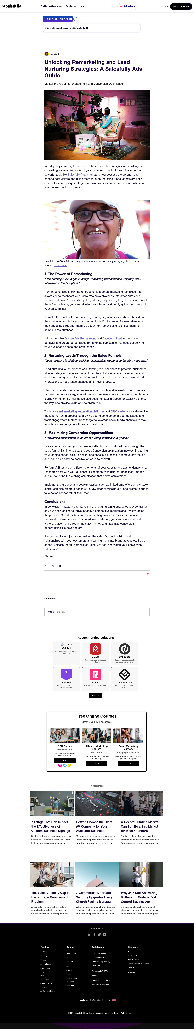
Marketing (49, 556)
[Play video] (97, 229)
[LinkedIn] (90, 934)
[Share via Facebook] (45, 565)
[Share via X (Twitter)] (52, 565)
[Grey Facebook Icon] (94, 934)
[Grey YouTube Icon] (104, 934)
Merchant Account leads (101, 984)
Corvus (117, 1013)
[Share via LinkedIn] (59, 565)
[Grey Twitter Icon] (99, 934)
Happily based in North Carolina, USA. (95, 1000)
